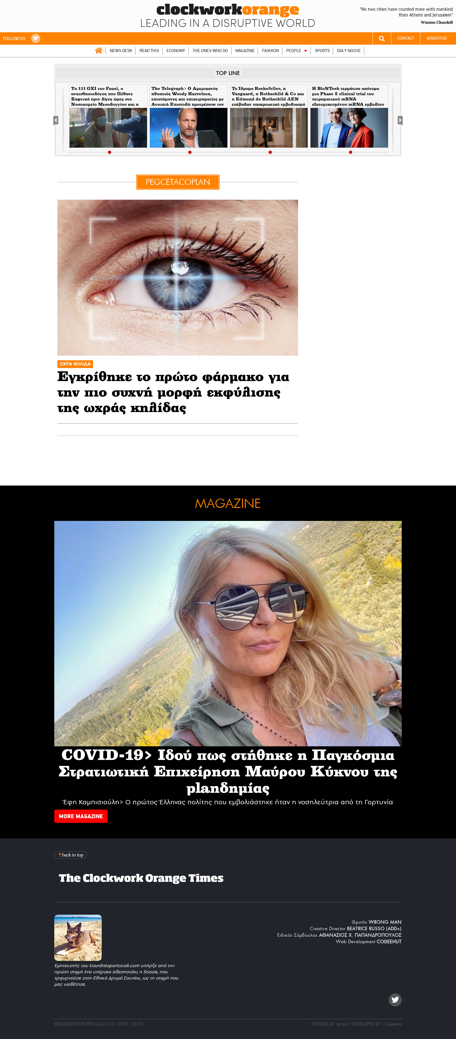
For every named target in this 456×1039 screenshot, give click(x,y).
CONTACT (405, 38)
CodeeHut (392, 1024)
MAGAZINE (245, 50)
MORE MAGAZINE (81, 816)
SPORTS (322, 50)
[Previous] (59, 119)
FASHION (270, 50)
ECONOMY (176, 50)
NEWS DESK (121, 50)
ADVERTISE (437, 38)
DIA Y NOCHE (349, 50)
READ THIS (149, 50)
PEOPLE (293, 50)
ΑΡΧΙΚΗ (98, 50)
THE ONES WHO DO (210, 50)
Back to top (71, 855)
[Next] (397, 119)
